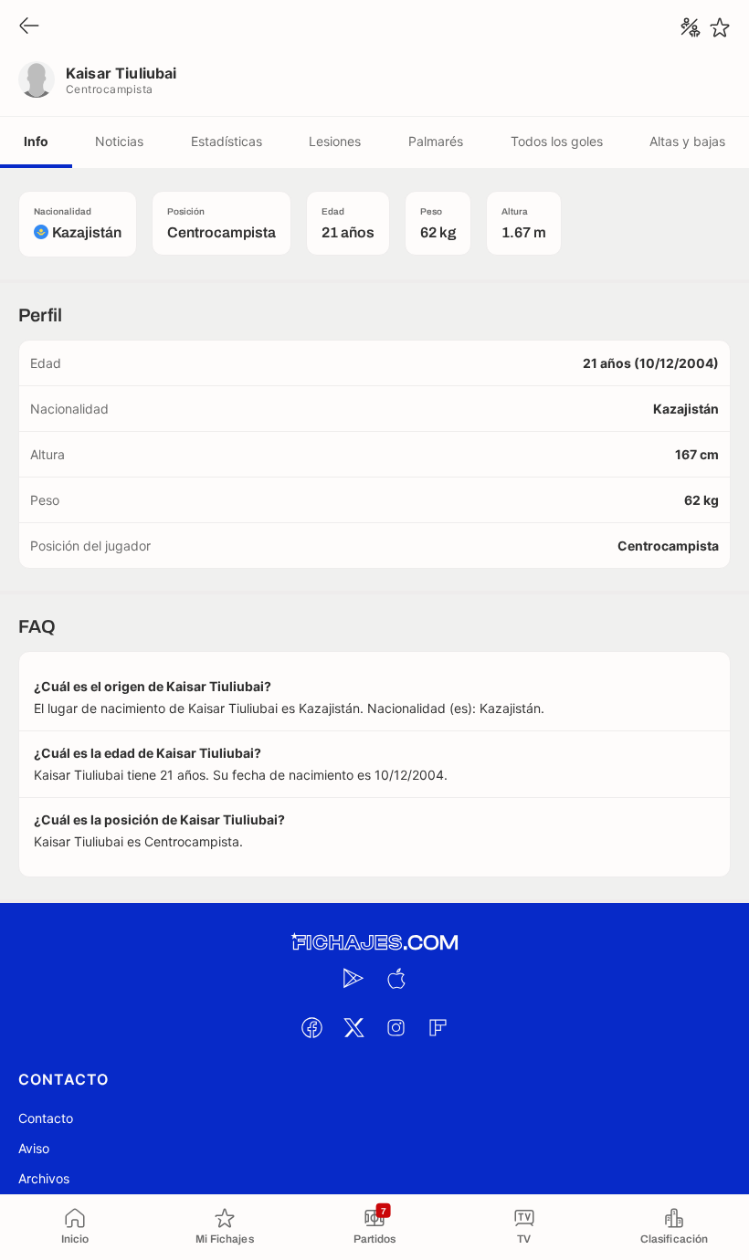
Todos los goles (557, 141)
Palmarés (435, 141)
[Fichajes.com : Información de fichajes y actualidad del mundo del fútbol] (374, 942)
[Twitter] (353, 1027)
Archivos (43, 1178)
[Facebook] (311, 1027)
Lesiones (335, 141)
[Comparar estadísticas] (691, 27)
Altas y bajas (687, 141)
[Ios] (395, 978)
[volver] (29, 27)
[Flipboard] (437, 1027)
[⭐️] (720, 27)
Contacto (45, 1118)
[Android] (353, 978)
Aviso (33, 1148)
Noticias (119, 141)
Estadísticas (226, 141)
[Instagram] (395, 1027)
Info (36, 141)
